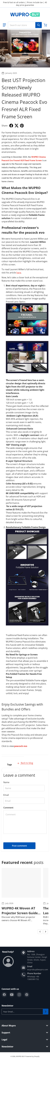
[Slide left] (40, 931)
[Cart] (45, 25)
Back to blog (26, 762)
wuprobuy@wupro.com (37, 969)
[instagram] (19, 994)
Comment (8, 807)
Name (6, 782)
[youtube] (11, 994)
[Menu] (4, 25)
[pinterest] (26, 994)
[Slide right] (45, 931)
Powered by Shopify (32, 1056)
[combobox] (25, 25)
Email (6, 794)
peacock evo (21, 746)
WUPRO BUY (20, 1056)
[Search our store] (38, 25)
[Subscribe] (45, 1012)
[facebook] (4, 994)
